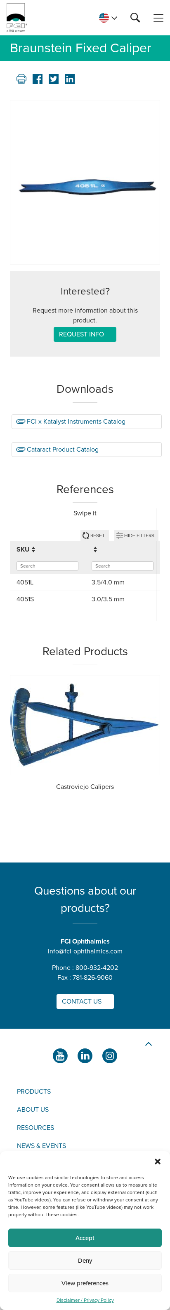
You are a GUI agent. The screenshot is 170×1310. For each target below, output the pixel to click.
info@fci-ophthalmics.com (85, 951)
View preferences (85, 1283)
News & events (41, 1146)
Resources (35, 1128)
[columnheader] (47, 549)
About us (33, 1110)
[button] (157, 1161)
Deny (85, 1260)
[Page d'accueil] (17, 17)
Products (34, 1091)
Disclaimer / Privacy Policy (85, 1300)
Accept (85, 1238)
